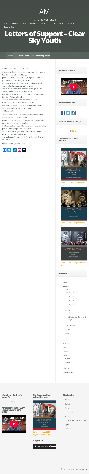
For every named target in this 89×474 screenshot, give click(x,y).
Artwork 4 (70, 304)
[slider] (53, 446)
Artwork (67, 289)
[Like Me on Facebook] (63, 114)
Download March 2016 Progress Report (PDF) (73, 184)
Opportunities (9, 27)
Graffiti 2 (68, 363)
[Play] (36, 446)
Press (43, 23)
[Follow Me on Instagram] (74, 114)
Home (10, 55)
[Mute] (50, 446)
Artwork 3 (70, 300)
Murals (67, 310)
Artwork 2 (70, 296)
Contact (52, 23)
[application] (44, 446)
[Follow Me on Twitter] (69, 114)
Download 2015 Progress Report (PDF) (73, 224)
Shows (67, 334)
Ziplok (61, 23)
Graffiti (67, 358)
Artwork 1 (70, 292)
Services (71, 23)
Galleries (15, 23)
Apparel (67, 329)
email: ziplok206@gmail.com (75, 420)
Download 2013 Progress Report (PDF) (73, 264)
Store (25, 23)
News (6, 23)
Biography (34, 23)
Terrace (69, 313)
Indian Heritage (70, 325)
